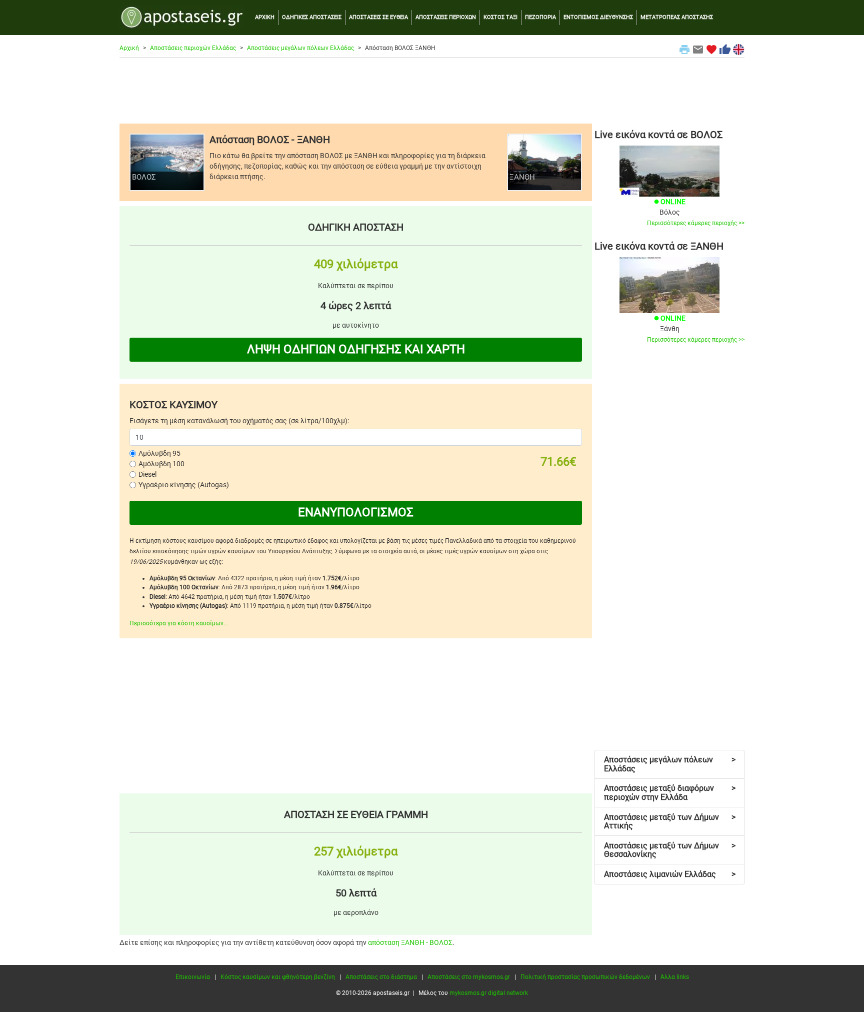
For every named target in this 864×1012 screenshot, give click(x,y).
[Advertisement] (432, 90)
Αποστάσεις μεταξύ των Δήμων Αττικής (670, 821)
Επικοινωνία (193, 976)
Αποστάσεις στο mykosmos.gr (469, 976)
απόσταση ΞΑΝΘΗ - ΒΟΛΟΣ (410, 942)
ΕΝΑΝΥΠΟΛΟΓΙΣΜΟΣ (356, 512)
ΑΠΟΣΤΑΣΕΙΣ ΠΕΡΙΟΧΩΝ (446, 17)
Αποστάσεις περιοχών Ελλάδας (193, 48)
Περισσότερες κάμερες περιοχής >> (695, 223)
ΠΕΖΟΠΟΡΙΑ (540, 17)
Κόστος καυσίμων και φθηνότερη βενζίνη (277, 976)
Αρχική (129, 48)
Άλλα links (674, 976)
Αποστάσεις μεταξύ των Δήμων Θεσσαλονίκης (670, 850)
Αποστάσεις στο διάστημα (381, 976)
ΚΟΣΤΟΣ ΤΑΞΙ (501, 17)
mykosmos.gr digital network (489, 992)
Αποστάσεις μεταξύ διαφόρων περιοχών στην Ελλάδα (670, 792)
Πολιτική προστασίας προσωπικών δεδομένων (585, 976)
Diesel (147, 474)
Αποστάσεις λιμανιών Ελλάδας (670, 874)
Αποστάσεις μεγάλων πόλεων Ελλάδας (300, 48)
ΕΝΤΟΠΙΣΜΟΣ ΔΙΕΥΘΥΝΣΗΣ (598, 17)
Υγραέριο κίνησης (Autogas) (183, 485)
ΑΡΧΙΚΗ (264, 17)
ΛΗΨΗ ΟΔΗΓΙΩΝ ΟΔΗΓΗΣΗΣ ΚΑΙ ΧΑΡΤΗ (356, 349)
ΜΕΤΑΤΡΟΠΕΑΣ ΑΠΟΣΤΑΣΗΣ (676, 17)
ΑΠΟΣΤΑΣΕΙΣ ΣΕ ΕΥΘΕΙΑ (378, 17)
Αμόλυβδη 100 (161, 464)
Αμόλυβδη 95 (159, 453)
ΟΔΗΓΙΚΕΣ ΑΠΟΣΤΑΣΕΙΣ (312, 17)
